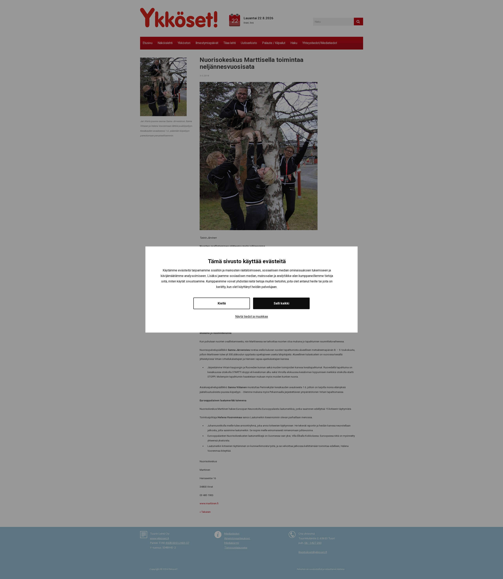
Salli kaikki (281, 303)
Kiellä (222, 303)
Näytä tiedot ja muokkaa (251, 316)
